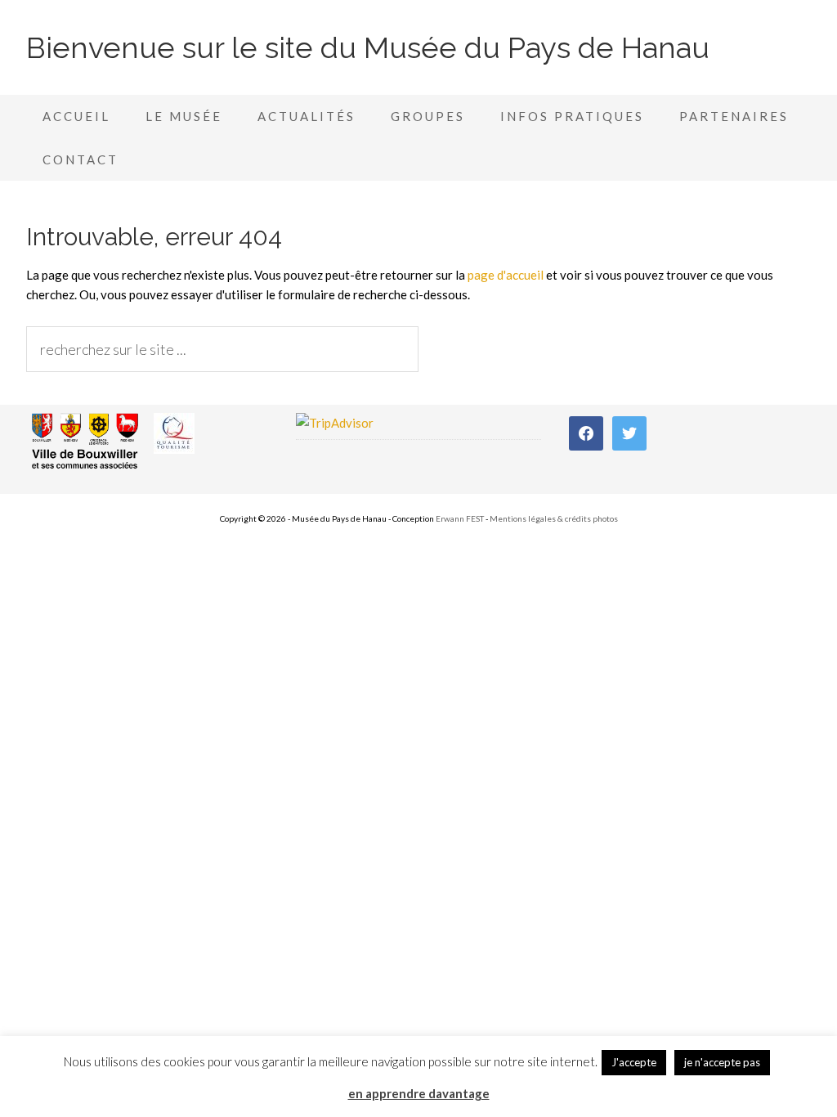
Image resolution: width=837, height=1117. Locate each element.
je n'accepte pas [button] (722, 1062)
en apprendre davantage (419, 1093)
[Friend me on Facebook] (586, 431)
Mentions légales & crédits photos (554, 518)
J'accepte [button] (633, 1062)
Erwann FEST (461, 518)
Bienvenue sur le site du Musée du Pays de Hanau (367, 47)
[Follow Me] (629, 431)
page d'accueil (506, 274)
